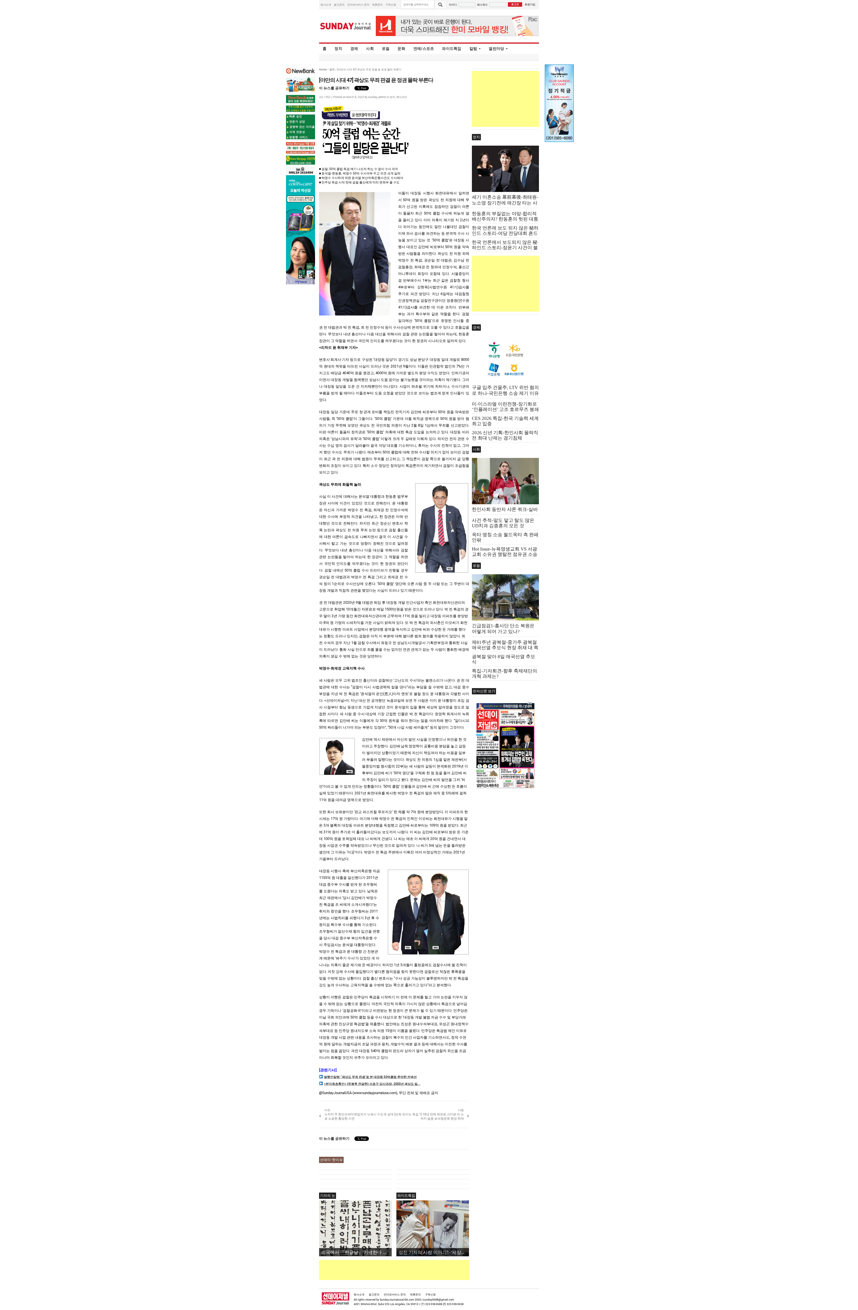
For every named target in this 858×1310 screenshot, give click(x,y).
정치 (338, 48)
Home (323, 69)
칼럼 (473, 48)
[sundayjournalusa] (346, 26)
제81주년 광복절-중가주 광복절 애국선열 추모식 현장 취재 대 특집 (505, 648)
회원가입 (530, 4)
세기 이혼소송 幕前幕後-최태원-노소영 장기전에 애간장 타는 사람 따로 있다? (505, 202)
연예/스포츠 (423, 48)
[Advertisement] (400, 1270)
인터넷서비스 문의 (358, 4)
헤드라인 (401, 97)
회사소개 (325, 4)
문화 (401, 48)
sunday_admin (377, 97)
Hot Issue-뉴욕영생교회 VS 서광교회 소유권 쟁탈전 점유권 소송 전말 (504, 554)
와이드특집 (451, 48)
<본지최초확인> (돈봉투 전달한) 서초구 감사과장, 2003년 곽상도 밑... (372, 1084)
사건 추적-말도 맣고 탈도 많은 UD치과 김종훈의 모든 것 (503, 523)
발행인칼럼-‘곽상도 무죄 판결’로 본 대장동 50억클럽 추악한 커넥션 (370, 1077)
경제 (354, 48)
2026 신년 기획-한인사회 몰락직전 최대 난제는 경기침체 (505, 435)
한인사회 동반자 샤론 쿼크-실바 (505, 509)
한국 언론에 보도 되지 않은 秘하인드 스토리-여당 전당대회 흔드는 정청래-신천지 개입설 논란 (505, 233)
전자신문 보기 (484, 691)
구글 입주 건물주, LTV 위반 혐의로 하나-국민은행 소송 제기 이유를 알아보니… (505, 393)
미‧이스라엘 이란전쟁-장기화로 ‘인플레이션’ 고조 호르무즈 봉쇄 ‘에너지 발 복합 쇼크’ (505, 409)
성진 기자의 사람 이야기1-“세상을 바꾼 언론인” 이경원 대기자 (434, 1252)
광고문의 (339, 4)
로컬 (386, 48)
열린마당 (496, 48)
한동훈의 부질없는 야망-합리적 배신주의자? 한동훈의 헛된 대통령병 (505, 219)
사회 (370, 48)
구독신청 (390, 4)
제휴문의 (377, 4)
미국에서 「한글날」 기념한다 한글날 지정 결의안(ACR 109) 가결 (356, 1252)
